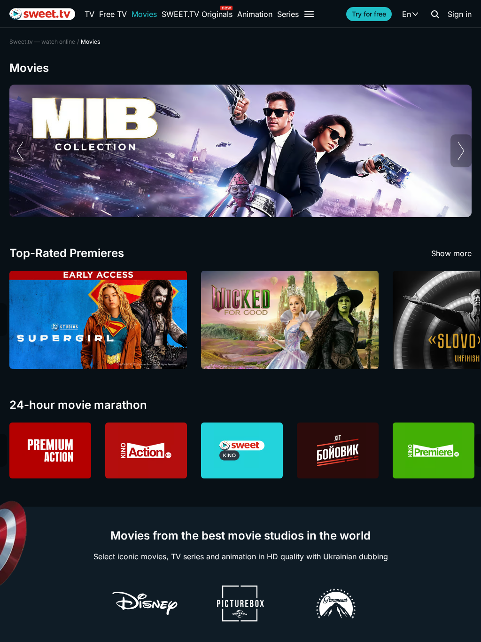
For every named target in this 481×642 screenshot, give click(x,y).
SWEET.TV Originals (197, 14)
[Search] (435, 14)
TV (89, 14)
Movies (144, 14)
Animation (254, 14)
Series (288, 14)
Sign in (460, 14)
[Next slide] (461, 150)
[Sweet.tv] (42, 14)
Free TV (113, 14)
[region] (240, 151)
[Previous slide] (20, 150)
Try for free (369, 14)
